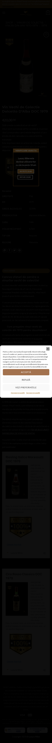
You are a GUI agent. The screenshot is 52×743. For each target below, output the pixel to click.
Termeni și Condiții (18, 393)
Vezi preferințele (26, 387)
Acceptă (26, 372)
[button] (47, 348)
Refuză (26, 380)
